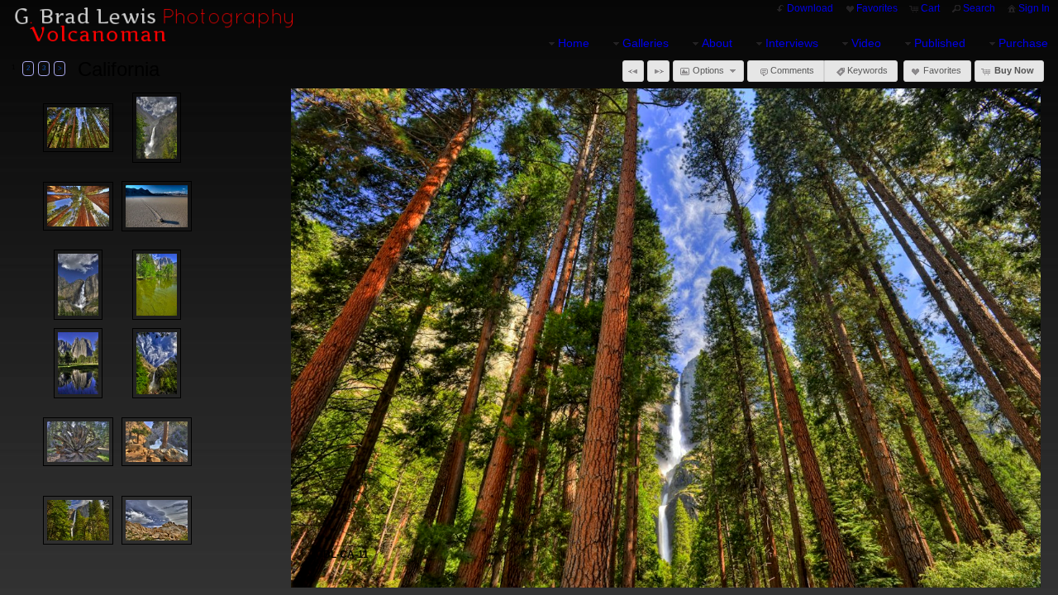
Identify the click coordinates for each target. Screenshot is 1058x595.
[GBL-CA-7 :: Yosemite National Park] (78, 363)
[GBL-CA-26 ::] (157, 520)
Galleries (645, 43)
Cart (930, 8)
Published (939, 43)
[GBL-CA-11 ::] (78, 128)
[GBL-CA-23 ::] (157, 206)
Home (573, 43)
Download (810, 8)
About (717, 43)
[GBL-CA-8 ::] (157, 363)
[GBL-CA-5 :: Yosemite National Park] (157, 128)
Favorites (877, 8)
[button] (633, 71)
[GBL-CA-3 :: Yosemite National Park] (78, 285)
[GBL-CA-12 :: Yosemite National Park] (157, 285)
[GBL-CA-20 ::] (157, 442)
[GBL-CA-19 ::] (78, 206)
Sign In (1034, 8)
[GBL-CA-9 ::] (78, 520)
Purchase (1023, 43)
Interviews (791, 43)
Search (979, 8)
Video (866, 43)
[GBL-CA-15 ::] (78, 442)
